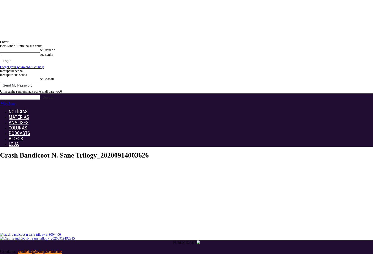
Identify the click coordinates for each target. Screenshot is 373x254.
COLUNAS (18, 128)
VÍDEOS (16, 138)
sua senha (46, 54)
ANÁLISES (18, 122)
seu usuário (47, 50)
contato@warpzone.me (40, 251)
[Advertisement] (186, 200)
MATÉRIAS (19, 117)
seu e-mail (47, 79)
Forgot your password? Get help (22, 67)
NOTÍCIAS (18, 111)
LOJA (14, 144)
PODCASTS (19, 133)
